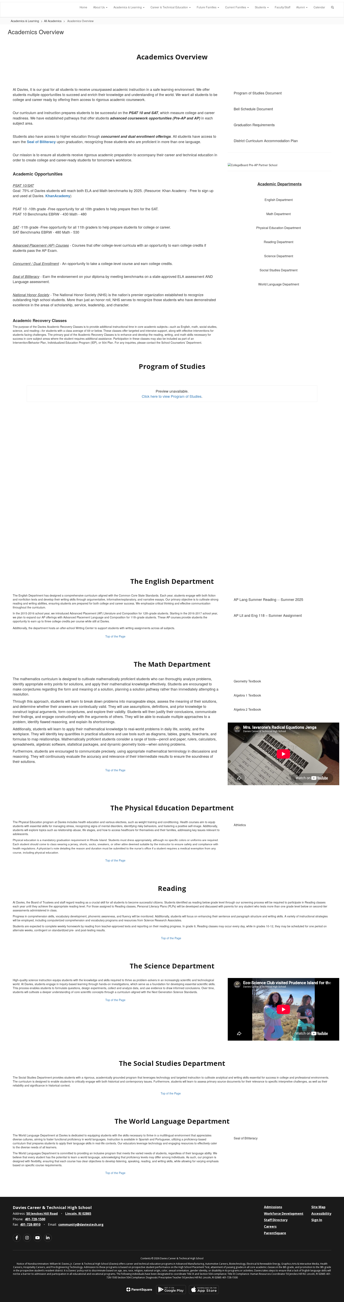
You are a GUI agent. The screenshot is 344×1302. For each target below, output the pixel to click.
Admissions (273, 1207)
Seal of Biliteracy (41, 141)
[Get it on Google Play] (171, 1289)
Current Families (236, 7)
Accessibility (321, 1213)
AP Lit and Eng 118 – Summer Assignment (268, 615)
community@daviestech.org (81, 1224)
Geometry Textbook (247, 681)
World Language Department (278, 284)
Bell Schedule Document (253, 108)
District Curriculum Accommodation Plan (266, 140)
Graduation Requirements (254, 124)
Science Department (278, 256)
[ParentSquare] (139, 1289)
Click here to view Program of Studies (171, 396)
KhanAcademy (57, 195)
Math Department (278, 214)
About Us (99, 7)
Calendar (319, 7)
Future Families (207, 7)
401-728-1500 (35, 1219)
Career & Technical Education (169, 7)
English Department (279, 199)
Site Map (318, 1207)
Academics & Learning (128, 7)
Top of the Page (115, 636)
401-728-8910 (30, 1224)
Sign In (316, 1220)
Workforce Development (283, 1213)
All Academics (53, 21)
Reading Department (278, 242)
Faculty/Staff (282, 7)
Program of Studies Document (258, 92)
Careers (270, 1226)
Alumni (301, 7)
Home (83, 7)
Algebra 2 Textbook (247, 709)
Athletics (240, 825)
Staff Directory (275, 1220)
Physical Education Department (278, 227)
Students (261, 7)
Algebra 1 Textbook (247, 695)
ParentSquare (275, 1233)
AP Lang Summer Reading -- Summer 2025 (268, 599)
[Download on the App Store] (204, 1289)
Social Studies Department (278, 270)
